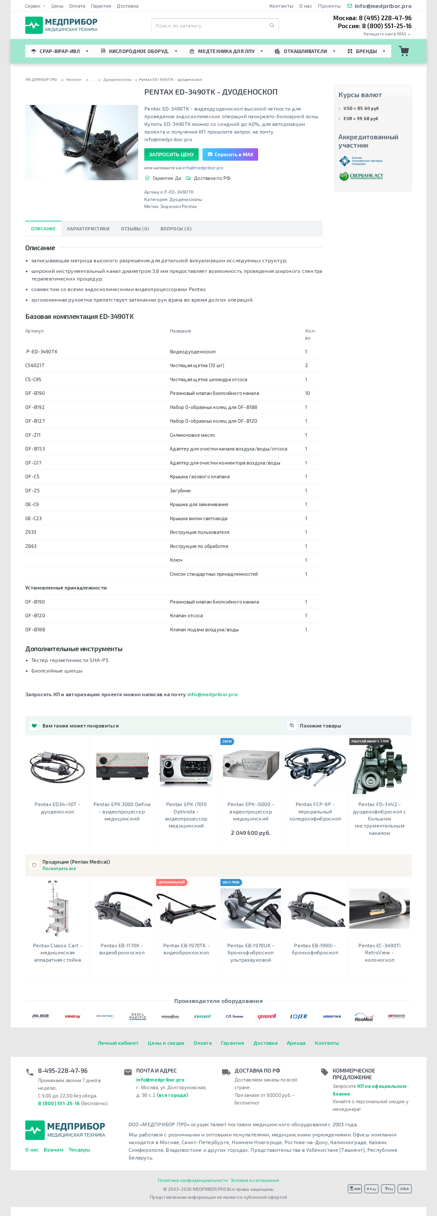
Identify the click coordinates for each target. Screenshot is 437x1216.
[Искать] (272, 25)
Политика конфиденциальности (193, 1180)
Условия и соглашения (255, 1180)
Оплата (77, 6)
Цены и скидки (166, 1043)
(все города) (172, 1095)
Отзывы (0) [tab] (135, 228)
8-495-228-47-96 (63, 1070)
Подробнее (57, 844)
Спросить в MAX (234, 154)
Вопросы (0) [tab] (176, 228)
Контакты (281, 6)
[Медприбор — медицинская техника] (61, 25)
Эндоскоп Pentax (178, 206)
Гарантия (101, 6)
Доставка (128, 6)
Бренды (366, 51)
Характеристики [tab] (88, 228)
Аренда (296, 1043)
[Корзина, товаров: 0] (404, 51)
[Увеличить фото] (81, 142)
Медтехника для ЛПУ (226, 51)
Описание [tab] (43, 228)
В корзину (251, 844)
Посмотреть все (59, 868)
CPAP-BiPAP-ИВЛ (60, 51)
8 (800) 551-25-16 (59, 1103)
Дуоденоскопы (185, 199)
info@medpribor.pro (383, 5)
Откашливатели (305, 51)
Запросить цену (171, 154)
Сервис (33, 6)
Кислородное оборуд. (139, 51)
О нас (305, 6)
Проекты (329, 6)
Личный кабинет (118, 1043)
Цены (57, 6)
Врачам (53, 1149)
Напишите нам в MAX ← (388, 34)
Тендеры (79, 1149)
